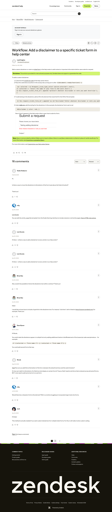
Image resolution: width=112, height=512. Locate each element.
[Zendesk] (56, 484)
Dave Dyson (20, 325)
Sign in (78, 6)
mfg (18, 205)
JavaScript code (29, 81)
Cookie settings (55, 502)
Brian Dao (20, 276)
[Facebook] (95, 43)
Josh (18, 409)
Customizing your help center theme (38, 144)
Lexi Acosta (15, 215)
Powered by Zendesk (58, 507)
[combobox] (80, 162)
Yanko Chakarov (22, 171)
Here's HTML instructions (88, 218)
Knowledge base (55, 6)
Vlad (13, 368)
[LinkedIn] (88, 43)
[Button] (14, 153)
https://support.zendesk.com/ (84, 309)
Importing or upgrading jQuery (35, 140)
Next (60, 441)
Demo (96, 6)
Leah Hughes (21, 60)
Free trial (87, 6)
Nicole (19, 360)
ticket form (37, 69)
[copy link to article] (98, 43)
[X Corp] (91, 43)
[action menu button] (98, 170)
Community (67, 6)
